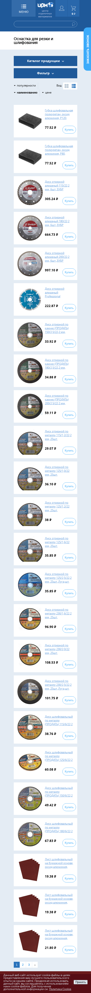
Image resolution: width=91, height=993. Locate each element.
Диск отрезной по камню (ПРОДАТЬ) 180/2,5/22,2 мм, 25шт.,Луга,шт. (57, 365)
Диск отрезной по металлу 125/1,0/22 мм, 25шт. (57, 470)
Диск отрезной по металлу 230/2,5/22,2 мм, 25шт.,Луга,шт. (58, 684)
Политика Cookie (60, 989)
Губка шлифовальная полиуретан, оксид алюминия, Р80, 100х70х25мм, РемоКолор (59, 153)
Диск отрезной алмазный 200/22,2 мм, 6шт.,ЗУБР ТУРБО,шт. (57, 258)
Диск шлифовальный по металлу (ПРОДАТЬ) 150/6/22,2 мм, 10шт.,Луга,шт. (59, 793)
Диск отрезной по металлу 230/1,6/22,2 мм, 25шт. (58, 613)
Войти (61, 8)
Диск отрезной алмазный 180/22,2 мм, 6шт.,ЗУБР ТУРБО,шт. (57, 223)
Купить (69, 129)
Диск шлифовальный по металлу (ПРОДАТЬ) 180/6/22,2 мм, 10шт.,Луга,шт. (59, 829)
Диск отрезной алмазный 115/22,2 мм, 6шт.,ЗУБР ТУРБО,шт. (57, 187)
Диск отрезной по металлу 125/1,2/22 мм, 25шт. (57, 506)
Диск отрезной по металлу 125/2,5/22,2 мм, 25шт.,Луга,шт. (58, 577)
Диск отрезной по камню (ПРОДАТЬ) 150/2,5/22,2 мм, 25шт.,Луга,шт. (57, 330)
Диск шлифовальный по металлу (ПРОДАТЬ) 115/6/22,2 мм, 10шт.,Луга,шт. (59, 722)
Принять (80, 982)
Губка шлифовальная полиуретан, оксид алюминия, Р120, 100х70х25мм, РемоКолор (59, 117)
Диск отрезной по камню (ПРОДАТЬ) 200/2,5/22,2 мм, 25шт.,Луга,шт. (57, 401)
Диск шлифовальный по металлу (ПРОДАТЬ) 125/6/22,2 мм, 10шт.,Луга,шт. (59, 758)
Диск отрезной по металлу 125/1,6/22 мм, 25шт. (57, 542)
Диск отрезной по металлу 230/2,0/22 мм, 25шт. (57, 649)
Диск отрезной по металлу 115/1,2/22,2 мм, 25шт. (58, 435)
